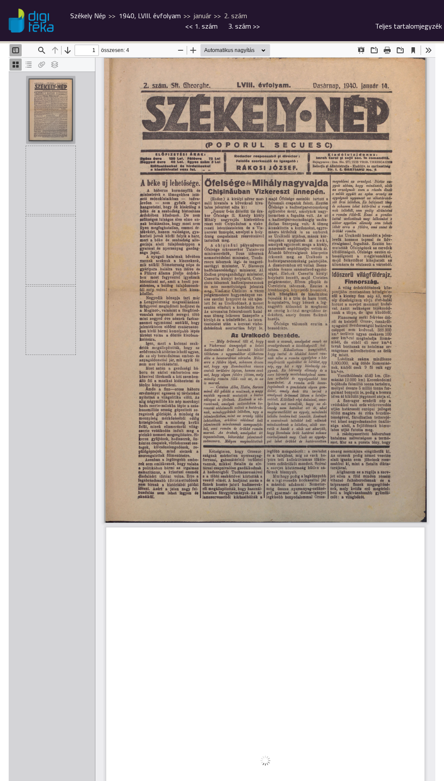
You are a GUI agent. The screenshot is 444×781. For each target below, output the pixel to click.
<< (201, 26)
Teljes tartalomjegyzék (408, 26)
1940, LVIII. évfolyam (150, 15)
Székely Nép (88, 15)
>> (244, 26)
